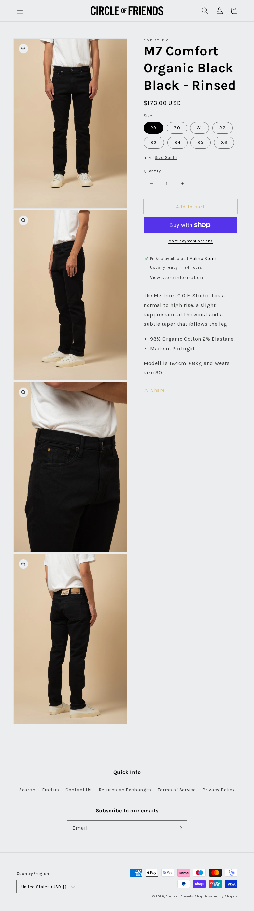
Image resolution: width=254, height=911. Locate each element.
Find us (50, 790)
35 (200, 142)
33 (153, 142)
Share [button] (158, 390)
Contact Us (78, 790)
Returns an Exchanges (125, 790)
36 (224, 142)
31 (199, 128)
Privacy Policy (218, 790)
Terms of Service (177, 790)
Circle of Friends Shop (184, 896)
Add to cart (190, 206)
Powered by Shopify (220, 896)
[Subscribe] (179, 828)
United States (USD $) (43, 886)
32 (222, 128)
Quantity (152, 171)
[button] (20, 10)
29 (153, 128)
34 (177, 142)
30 (177, 128)
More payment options (190, 241)
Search (27, 790)
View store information (176, 277)
